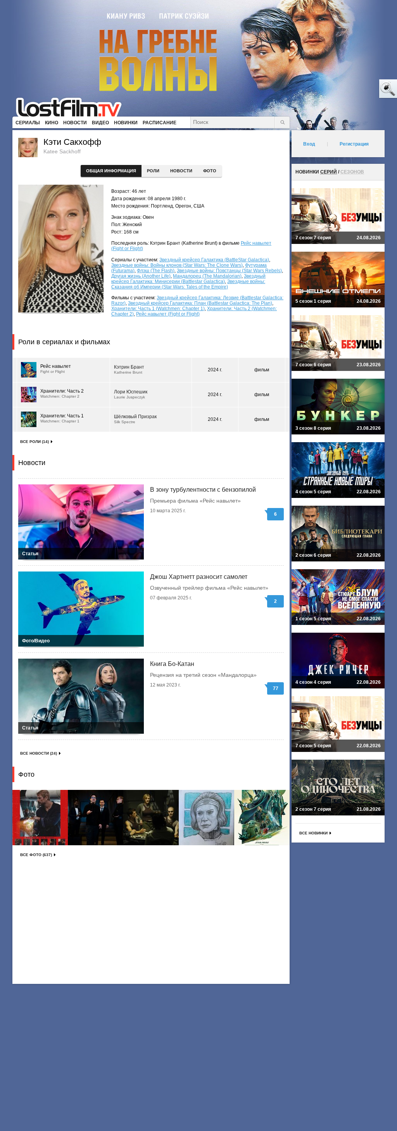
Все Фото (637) (36, 854)
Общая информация (111, 170)
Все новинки (313, 833)
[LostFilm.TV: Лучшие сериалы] (72, 106)
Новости (181, 170)
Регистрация (354, 144)
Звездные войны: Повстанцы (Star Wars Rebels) (229, 270)
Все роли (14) (34, 441)
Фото (209, 170)
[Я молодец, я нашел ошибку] (358, 89)
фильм (261, 369)
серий (328, 172)
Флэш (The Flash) (155, 270)
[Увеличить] (40, 817)
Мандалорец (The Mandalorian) (207, 276)
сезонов (352, 172)
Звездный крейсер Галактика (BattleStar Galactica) (214, 260)
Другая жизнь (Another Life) (141, 276)
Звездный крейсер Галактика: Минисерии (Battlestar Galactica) (188, 278)
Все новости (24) (38, 753)
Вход (309, 144)
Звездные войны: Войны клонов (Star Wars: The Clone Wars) (177, 265)
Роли (153, 170)
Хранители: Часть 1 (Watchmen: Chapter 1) (158, 308)
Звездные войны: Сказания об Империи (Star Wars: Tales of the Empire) (188, 284)
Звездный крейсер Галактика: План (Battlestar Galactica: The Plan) (200, 303)
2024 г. (215, 369)
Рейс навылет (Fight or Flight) (168, 314)
